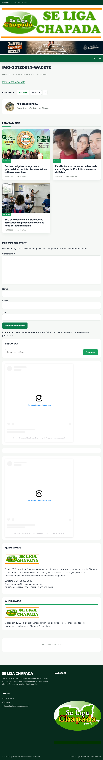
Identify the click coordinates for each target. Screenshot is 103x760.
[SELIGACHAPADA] (51, 612)
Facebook (36, 92)
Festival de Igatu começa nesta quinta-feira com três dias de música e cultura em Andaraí (26, 169)
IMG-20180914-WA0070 (13, 82)
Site (4, 312)
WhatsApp (23, 92)
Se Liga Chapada (17, 673)
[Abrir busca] (94, 58)
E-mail (5, 300)
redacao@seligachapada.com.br (15, 706)
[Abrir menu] (100, 58)
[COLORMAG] (51, 558)
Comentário (8, 253)
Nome (5, 289)
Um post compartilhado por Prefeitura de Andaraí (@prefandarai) (39, 438)
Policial (57, 161)
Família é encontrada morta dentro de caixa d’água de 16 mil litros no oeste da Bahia (76, 169)
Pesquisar (90, 352)
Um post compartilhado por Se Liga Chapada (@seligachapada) (39, 533)
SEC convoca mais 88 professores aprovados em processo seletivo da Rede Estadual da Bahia (24, 222)
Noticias (6, 161)
